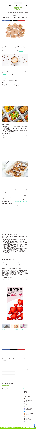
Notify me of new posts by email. (7, 383)
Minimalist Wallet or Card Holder (8, 214)
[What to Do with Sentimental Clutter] (6, 326)
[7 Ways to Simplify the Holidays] (15, 326)
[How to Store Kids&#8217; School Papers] (23, 326)
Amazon (4, 74)
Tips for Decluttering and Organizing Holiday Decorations (29, 404)
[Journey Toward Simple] (18, 10)
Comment (4, 360)
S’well (6, 210)
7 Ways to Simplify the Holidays (18, 201)
